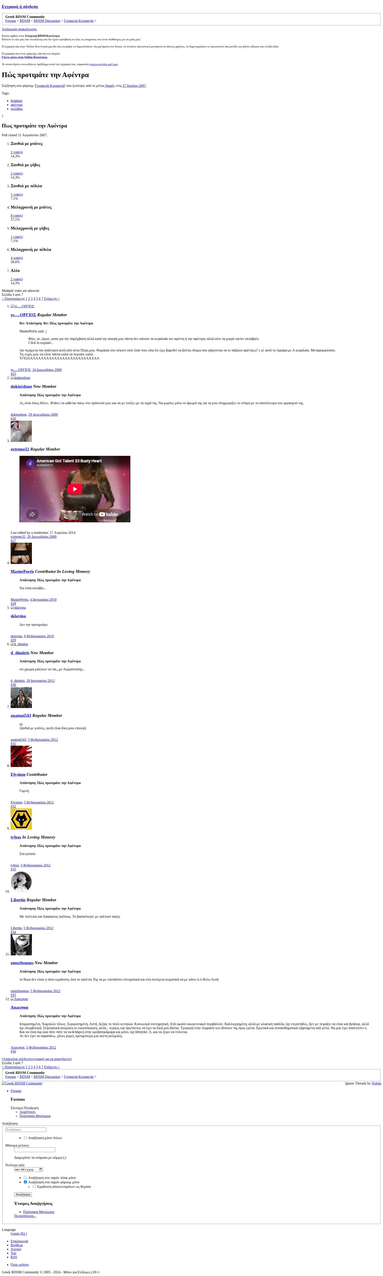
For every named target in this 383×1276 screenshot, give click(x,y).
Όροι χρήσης (20, 1264)
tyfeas (16, 837)
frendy (110, 86)
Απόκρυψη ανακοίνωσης (19, 29)
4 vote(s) (17, 258)
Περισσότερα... (25, 1216)
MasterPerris (22, 571)
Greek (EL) (19, 1233)
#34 (13, 932)
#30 (13, 685)
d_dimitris (20, 652)
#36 (13, 1051)
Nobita (376, 1083)
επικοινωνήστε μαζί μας (104, 64)
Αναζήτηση (27, 1112)
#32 (13, 806)
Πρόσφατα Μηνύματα (35, 1116)
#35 (13, 995)
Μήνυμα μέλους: (17, 1145)
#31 (13, 743)
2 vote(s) (17, 152)
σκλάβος (17, 109)
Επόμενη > (52, 298)
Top (13, 1253)
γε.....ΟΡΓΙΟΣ (23, 314)
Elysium (18, 774)
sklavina (18, 616)
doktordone (21, 386)
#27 (13, 540)
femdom (16, 101)
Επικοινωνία (19, 1241)
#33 (13, 869)
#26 (13, 418)
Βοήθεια (17, 1245)
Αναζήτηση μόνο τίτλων (44, 1138)
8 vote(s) (17, 215)
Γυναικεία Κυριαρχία (50, 86)
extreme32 (20, 449)
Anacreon (19, 1007)
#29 (13, 640)
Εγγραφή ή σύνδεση (20, 6)
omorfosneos (22, 962)
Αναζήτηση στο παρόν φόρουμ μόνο (53, 1182)
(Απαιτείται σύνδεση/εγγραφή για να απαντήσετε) (37, 1059)
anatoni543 (21, 715)
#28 (13, 603)
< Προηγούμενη (13, 298)
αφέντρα (16, 105)
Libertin (18, 899)
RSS (14, 1257)
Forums (16, 1091)
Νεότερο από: (15, 1165)
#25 (13, 374)
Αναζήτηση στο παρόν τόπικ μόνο (51, 1178)
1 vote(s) (17, 194)
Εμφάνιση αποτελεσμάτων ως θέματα (63, 1186)
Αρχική (16, 1249)
